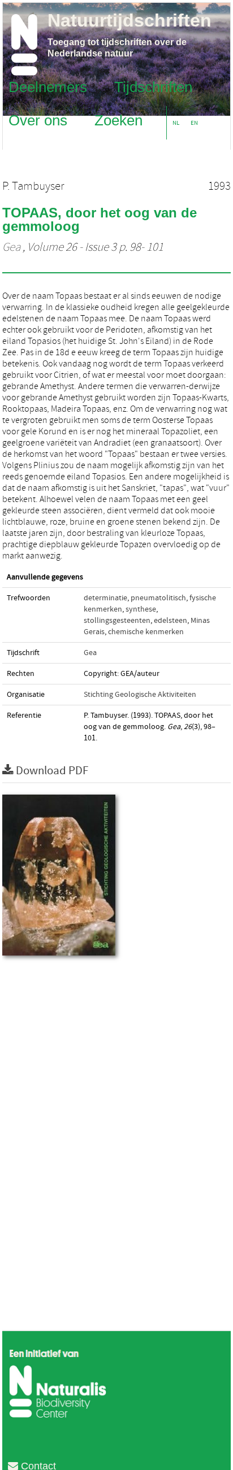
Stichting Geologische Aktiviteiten (140, 694)
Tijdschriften (153, 86)
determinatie (105, 598)
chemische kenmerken (146, 631)
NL (175, 123)
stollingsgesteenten (117, 620)
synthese (141, 609)
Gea (11, 247)
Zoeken (118, 120)
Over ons (37, 120)
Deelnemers (47, 86)
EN (194, 123)
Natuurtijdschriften (130, 20)
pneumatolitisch (158, 598)
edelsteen (170, 620)
